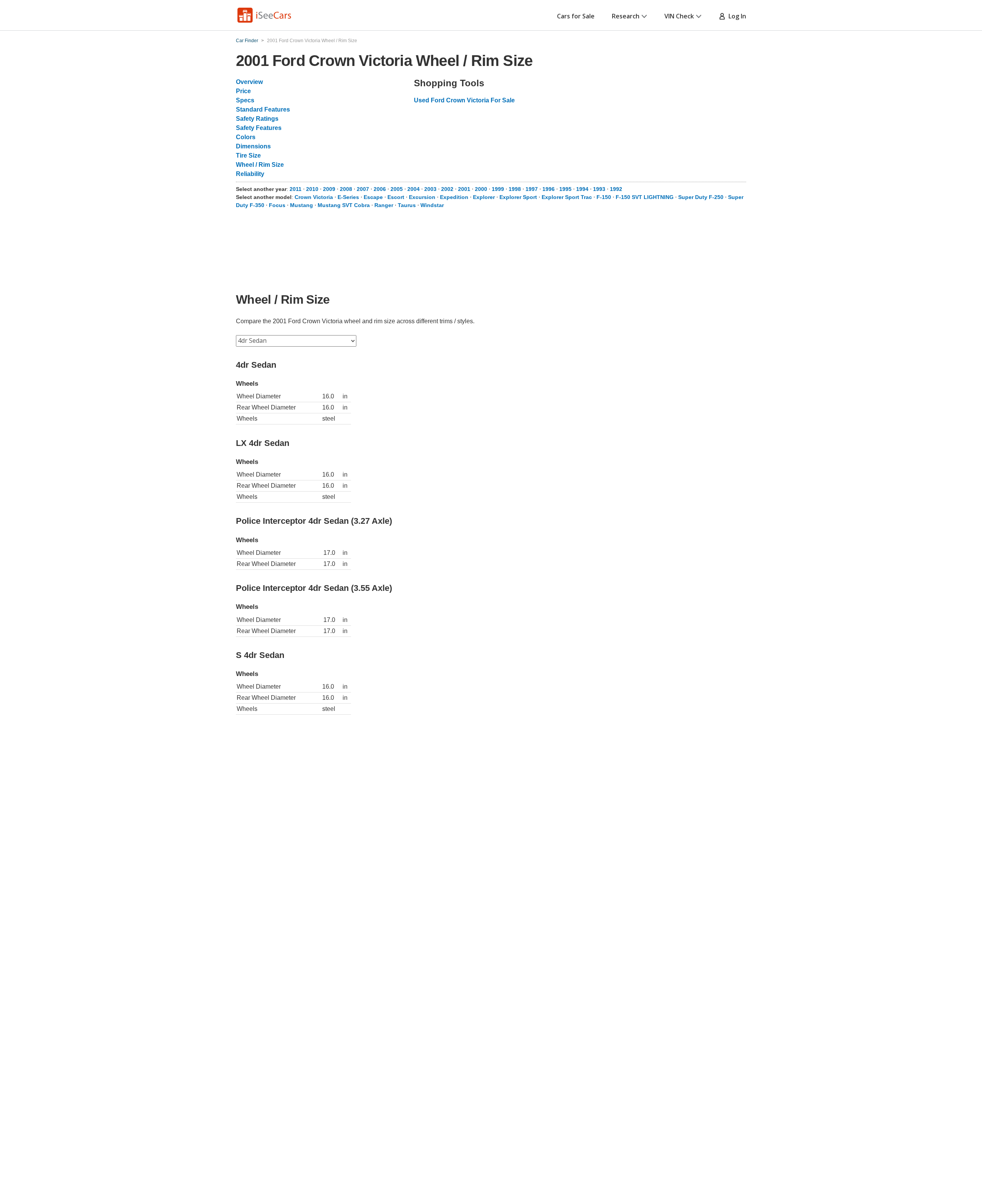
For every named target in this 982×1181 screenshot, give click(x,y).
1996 (548, 189)
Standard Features (263, 109)
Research (625, 16)
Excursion (422, 197)
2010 (312, 189)
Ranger (383, 205)
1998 (515, 189)
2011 (296, 189)
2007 (363, 189)
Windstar (432, 205)
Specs (245, 100)
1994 (582, 189)
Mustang (301, 205)
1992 (616, 189)
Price (243, 91)
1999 (498, 189)
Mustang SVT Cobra (344, 205)
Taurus (407, 205)
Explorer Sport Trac (567, 197)
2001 (464, 189)
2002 (447, 189)
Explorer (484, 197)
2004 (413, 189)
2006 (380, 189)
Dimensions (253, 146)
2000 (481, 189)
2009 (329, 189)
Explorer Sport (518, 197)
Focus (277, 205)
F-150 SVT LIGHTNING (645, 197)
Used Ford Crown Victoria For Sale (464, 100)
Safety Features (259, 128)
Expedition (454, 197)
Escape (373, 197)
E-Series (348, 197)
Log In (735, 16)
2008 (346, 189)
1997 (532, 189)
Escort (395, 197)
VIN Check (679, 16)
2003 (430, 189)
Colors (245, 137)
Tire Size (248, 155)
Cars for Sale (576, 16)
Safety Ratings (257, 118)
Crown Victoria (314, 197)
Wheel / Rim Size (260, 164)
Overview (249, 82)
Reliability (250, 174)
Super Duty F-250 (700, 197)
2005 (396, 189)
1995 (565, 189)
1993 (599, 189)
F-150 (603, 197)
